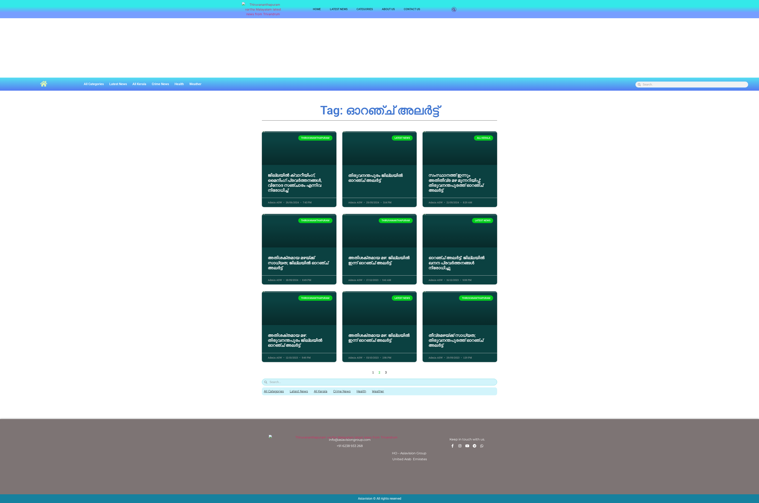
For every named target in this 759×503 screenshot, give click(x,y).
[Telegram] (474, 446)
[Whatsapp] (482, 446)
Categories (365, 9)
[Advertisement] (379, 48)
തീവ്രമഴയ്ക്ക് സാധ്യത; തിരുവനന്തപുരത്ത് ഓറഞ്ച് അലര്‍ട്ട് (456, 340)
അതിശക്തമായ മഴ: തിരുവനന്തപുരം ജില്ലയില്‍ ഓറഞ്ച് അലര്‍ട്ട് (295, 340)
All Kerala (139, 84)
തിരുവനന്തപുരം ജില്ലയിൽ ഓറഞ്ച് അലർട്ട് (375, 178)
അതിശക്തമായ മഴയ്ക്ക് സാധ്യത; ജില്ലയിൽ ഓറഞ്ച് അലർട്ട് (298, 262)
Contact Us (412, 9)
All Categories (94, 84)
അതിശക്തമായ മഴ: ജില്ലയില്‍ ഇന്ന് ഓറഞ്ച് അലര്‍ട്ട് (379, 260)
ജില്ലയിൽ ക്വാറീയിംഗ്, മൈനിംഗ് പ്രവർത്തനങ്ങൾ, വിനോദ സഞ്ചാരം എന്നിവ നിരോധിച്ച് (295, 183)
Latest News (338, 9)
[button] (453, 9)
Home (317, 9)
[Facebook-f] (452, 446)
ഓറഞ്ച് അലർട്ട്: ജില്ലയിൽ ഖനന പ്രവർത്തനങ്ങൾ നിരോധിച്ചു (456, 262)
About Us (388, 9)
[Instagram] (460, 446)
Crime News (160, 84)
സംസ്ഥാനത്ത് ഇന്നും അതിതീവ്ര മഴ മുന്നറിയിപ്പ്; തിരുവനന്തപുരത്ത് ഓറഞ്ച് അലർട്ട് (456, 183)
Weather (195, 84)
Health (179, 84)
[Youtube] (467, 446)
